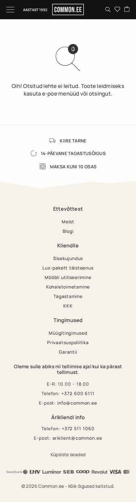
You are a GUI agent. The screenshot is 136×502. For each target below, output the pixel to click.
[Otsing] (108, 9)
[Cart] (127, 9)
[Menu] (10, 9)
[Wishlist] (117, 9)
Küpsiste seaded (68, 454)
